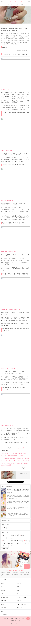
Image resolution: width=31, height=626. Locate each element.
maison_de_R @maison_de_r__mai (10, 309)
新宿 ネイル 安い (12, 537)
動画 (2, 611)
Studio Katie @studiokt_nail (8, 251)
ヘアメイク (3, 607)
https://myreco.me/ (19, 447)
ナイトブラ (5, 540)
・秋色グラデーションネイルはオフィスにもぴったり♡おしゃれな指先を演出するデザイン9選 (15, 454)
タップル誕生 (10, 543)
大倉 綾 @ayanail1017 (7, 200)
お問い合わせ (25, 618)
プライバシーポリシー (15, 618)
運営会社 (6, 618)
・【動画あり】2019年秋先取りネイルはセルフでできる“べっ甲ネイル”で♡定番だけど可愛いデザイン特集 (15, 459)
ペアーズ (27, 540)
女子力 (4, 537)
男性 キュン (5, 545)
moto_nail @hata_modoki (8, 368)
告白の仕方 (19, 543)
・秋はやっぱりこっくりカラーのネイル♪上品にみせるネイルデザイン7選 (15, 464)
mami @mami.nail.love (7, 150)
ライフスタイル (4, 614)
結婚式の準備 (5, 548)
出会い (2, 593)
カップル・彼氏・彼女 (5, 597)
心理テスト (3, 604)
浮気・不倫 (3, 600)
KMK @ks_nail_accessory (8, 89)
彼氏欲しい (5, 535)
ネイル (4, 527)
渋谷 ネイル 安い (14, 535)
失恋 (12, 545)
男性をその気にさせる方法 (16, 540)
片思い (2, 583)
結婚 (2, 586)
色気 (4, 543)
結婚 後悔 (27, 543)
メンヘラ (21, 537)
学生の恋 (3, 590)
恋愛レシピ (15, 1)
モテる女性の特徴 (19, 545)
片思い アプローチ (24, 535)
